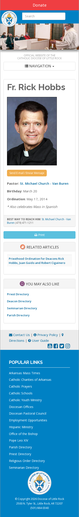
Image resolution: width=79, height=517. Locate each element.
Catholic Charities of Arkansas (30, 379)
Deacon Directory (19, 301)
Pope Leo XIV (18, 440)
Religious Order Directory (27, 461)
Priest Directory (18, 294)
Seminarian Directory (22, 308)
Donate (40, 5)
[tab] (39, 66)
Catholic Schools (20, 393)
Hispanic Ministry (21, 427)
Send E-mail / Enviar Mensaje (26, 173)
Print (41, 235)
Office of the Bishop (23, 434)
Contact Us (21, 335)
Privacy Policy (47, 335)
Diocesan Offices (21, 407)
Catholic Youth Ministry (25, 400)
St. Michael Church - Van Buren (44, 183)
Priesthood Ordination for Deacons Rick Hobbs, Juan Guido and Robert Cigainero (37, 261)
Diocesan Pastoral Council (27, 413)
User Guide (40, 340)
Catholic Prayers (20, 386)
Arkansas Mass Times (24, 373)
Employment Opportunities (28, 420)
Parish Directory (18, 315)
